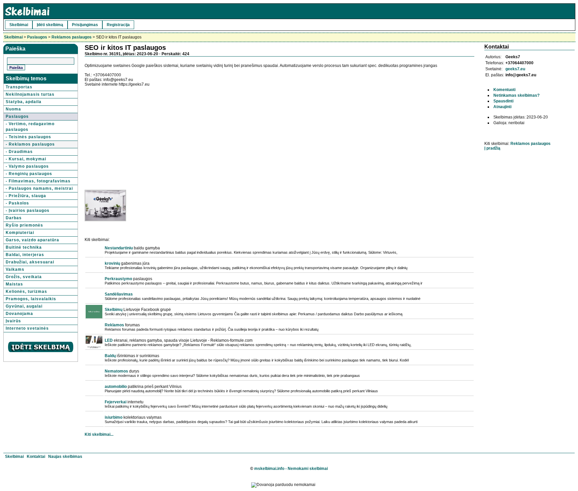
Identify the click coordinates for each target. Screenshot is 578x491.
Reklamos (114, 325)
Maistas (14, 284)
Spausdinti (503, 101)
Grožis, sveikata (24, 276)
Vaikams (15, 269)
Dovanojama (19, 313)
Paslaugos (37, 37)
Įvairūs (13, 321)
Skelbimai (18, 24)
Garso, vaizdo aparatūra (32, 240)
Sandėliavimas (119, 294)
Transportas (19, 87)
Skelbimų (113, 309)
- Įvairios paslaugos (28, 210)
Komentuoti (504, 89)
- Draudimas (19, 151)
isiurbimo (113, 417)
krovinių (112, 263)
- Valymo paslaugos (27, 166)
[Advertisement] (141, 133)
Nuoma (13, 109)
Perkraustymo (118, 278)
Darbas (14, 218)
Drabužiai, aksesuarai (30, 262)
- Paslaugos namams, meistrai (39, 188)
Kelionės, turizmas (26, 291)
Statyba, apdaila (23, 101)
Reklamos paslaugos (72, 37)
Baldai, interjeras (25, 254)
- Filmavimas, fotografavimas (38, 181)
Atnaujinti (502, 106)
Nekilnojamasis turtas (30, 94)
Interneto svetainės (27, 328)
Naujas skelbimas (65, 456)
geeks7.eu (515, 69)
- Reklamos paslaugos (30, 144)
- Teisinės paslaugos (28, 137)
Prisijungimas (85, 24)
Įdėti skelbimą (50, 24)
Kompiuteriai (20, 232)
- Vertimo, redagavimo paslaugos (30, 126)
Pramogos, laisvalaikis (31, 299)
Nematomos (116, 371)
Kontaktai (36, 456)
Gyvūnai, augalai (24, 306)
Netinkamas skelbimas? (516, 95)
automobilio (116, 386)
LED (109, 340)
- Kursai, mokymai (26, 159)
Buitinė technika (24, 247)
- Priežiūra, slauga (26, 195)
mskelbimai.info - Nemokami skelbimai (291, 468)
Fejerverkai (115, 402)
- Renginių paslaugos (29, 173)
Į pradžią (492, 148)
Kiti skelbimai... (99, 434)
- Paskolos (17, 203)
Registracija (118, 24)
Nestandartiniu (119, 248)
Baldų (110, 355)
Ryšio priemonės (24, 225)
